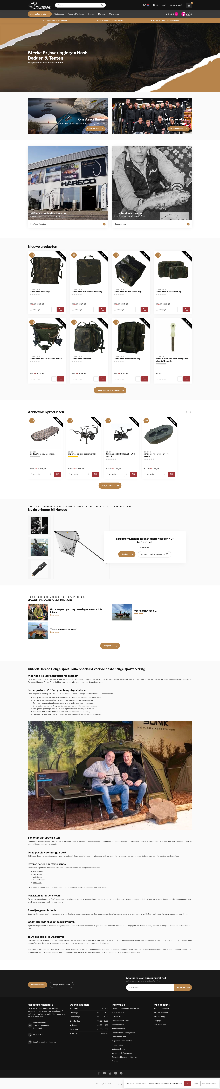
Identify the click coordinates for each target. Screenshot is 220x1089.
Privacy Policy (117, 1045)
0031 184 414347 (40, 1035)
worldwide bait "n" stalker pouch (46, 359)
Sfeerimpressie (118, 1024)
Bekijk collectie (108, 485)
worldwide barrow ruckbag (127, 359)
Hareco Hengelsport (36, 679)
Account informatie (161, 1008)
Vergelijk (36, 310)
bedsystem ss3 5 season (42, 454)
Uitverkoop (114, 14)
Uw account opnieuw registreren (125, 1008)
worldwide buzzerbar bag (168, 292)
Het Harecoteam (118, 1028)
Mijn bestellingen (161, 1012)
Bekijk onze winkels (61, 984)
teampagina (40, 899)
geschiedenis (103, 914)
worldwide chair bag (40, 292)
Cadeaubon (59, 14)
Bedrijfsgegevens (119, 1037)
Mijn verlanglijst (160, 1016)
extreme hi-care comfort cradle (156, 455)
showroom (46, 697)
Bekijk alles (108, 646)
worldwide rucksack (81, 359)
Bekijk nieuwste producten (108, 390)
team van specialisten (76, 841)
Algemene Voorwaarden (122, 1041)
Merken (101, 14)
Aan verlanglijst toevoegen (153, 554)
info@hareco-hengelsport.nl (44, 1042)
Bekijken (125, 554)
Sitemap (115, 1061)
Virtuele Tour (117, 1016)
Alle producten (160, 1024)
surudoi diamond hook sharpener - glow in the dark (172, 360)
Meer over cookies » (209, 1083)
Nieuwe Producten (76, 14)
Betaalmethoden (118, 1049)
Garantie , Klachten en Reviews (124, 1057)
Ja (187, 1083)
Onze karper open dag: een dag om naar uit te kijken (76, 610)
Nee (196, 1083)
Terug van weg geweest (63, 629)
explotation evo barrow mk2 (81, 454)
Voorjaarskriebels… (145, 610)
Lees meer (54, 615)
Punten (91, 14)
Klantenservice (37, 984)
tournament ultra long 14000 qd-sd (120, 455)
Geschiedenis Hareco (120, 1020)
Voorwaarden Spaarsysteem (123, 1032)
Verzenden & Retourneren (122, 1053)
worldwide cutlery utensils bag (87, 292)
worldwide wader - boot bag (127, 292)
